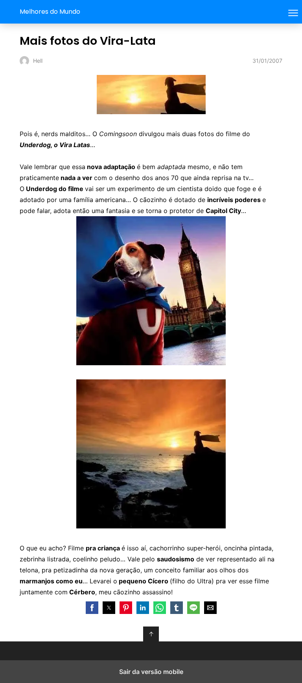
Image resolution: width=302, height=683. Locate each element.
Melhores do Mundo (50, 11)
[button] (92, 607)
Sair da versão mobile (151, 672)
